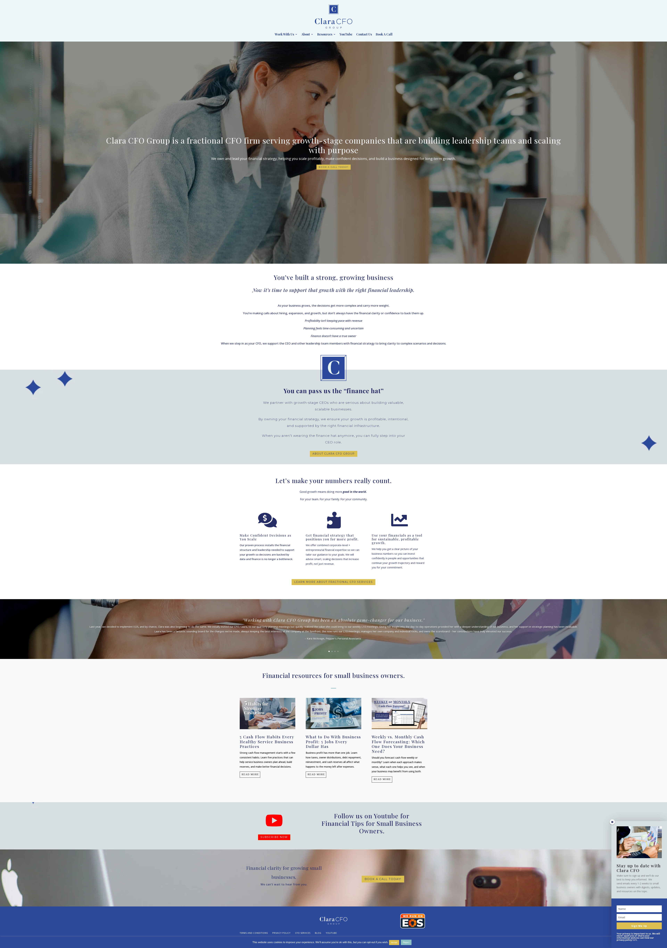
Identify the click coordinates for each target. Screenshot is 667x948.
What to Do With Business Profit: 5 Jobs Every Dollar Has (333, 741)
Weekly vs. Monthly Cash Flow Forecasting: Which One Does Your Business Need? (398, 744)
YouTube (346, 34)
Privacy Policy (281, 932)
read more (250, 774)
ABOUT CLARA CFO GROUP (333, 453)
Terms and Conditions (254, 932)
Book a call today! (383, 879)
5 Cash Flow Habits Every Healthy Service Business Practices (267, 741)
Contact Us (364, 34)
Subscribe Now (274, 837)
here (634, 939)
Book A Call (384, 34)
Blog (318, 932)
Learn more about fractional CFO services (333, 582)
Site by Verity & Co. (290, 943)
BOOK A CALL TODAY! (333, 167)
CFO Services (302, 932)
